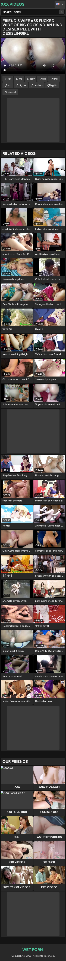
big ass (22, 85)
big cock (12, 92)
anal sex (38, 85)
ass (44, 78)
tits (20, 78)
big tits (54, 85)
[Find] (61, 11)
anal (55, 78)
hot (9, 85)
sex (9, 78)
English (60, 4)
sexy (32, 78)
